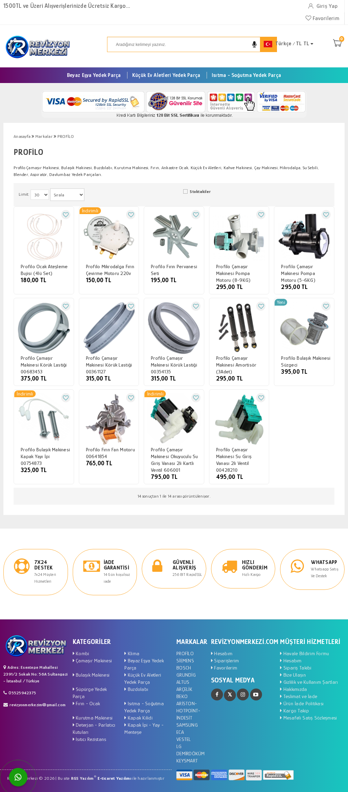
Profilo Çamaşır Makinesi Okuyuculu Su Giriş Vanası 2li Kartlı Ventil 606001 (174, 460)
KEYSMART (187, 760)
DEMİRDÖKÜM (190, 753)
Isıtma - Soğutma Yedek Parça (246, 75)
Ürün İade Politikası (303, 703)
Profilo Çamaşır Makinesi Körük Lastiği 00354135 (174, 364)
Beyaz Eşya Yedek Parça (94, 75)
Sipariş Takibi (296, 667)
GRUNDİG (186, 675)
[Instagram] (243, 694)
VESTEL (183, 739)
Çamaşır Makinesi (93, 660)
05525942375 (22, 692)
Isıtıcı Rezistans (90, 739)
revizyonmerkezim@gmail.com (38, 704)
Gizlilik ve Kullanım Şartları (310, 682)
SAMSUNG (187, 725)
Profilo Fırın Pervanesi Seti (174, 269)
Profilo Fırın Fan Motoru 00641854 (110, 453)
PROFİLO (185, 653)
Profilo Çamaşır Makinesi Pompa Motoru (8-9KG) (233, 273)
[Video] (256, 694)
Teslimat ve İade (299, 696)
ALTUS (182, 682)
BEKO (182, 696)
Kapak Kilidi (139, 718)
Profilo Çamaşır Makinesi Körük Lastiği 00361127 (109, 364)
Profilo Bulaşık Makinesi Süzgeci (305, 361)
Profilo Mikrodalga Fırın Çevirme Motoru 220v (110, 269)
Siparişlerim (226, 660)
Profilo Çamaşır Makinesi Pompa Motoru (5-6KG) (298, 273)
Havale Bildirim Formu (305, 653)
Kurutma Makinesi (93, 718)
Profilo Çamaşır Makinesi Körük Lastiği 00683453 (44, 364)
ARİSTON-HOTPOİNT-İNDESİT (188, 710)
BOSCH (183, 667)
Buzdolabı (137, 689)
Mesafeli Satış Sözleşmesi (309, 718)
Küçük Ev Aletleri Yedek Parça (166, 75)
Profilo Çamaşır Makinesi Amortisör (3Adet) (236, 364)
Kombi (81, 653)
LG (179, 746)
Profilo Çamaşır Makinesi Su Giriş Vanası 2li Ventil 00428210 (233, 460)
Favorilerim (325, 18)
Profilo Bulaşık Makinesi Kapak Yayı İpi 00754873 (45, 456)
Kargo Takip (295, 710)
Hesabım (222, 653)
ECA (180, 732)
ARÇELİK (184, 689)
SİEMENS (185, 660)
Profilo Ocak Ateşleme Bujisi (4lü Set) (44, 269)
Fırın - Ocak (87, 703)
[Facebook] (217, 694)
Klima (132, 653)
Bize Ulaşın (294, 675)
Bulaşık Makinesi (91, 675)
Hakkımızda (294, 689)
